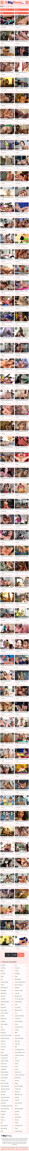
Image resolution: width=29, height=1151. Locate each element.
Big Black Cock (21, 996)
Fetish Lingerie (7, 1024)
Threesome (9, 903)
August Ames (4, 606)
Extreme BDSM (7, 1055)
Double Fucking (7, 982)
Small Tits (10, 793)
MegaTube (3, 27)
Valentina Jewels (5, 669)
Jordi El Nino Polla (5, 918)
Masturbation (18, 294)
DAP (21, 1046)
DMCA (17, 1149)
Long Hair (25, 528)
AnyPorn (18, 277)
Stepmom (21, 987)
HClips (17, 495)
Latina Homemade (7, 1086)
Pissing (7, 1119)
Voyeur (23, 731)
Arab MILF (7, 998)
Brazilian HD (21, 1077)
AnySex (3, 183)
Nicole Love (4, 856)
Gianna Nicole (19, 154)
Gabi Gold (4, 731)
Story (5, 356)
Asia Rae (26, 653)
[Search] (27, 2)
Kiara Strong (4, 793)
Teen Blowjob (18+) (21, 1049)
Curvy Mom (21, 1007)
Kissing (11, 669)
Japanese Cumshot (7, 1089)
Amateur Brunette (7, 1001)
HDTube (3, 885)
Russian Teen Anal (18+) (7, 1036)
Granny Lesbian (7, 1013)
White (7, 976)
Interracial (9, 122)
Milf (2, 60)
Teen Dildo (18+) (21, 1125)
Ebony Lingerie (7, 1125)
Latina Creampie (7, 1074)
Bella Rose (18, 684)
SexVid (2, 199)
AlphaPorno (4, 89)
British (21, 1083)
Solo (20, 122)
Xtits (2, 58)
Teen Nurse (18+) (21, 1027)
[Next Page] (20, 955)
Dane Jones (18, 138)
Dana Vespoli (4, 232)
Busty (23, 793)
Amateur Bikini (21, 1001)
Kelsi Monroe (4, 544)
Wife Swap (7, 1111)
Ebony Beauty (7, 1128)
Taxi (21, 1013)
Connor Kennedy (19, 216)
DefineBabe (3, 511)
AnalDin (17, 27)
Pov (20, 247)
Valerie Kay (18, 513)
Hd (8, 76)
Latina (26, 169)
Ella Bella (11, 216)
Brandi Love (18, 731)
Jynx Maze (18, 44)
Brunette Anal (21, 1072)
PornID (17, 168)
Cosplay (21, 1029)
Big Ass (10, 60)
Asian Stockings (7, 1100)
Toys (17, 122)
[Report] (13, 27)
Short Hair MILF (21, 1103)
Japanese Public (7, 1060)
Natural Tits (24, 247)
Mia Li (3, 715)
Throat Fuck (21, 1018)
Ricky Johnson (4, 528)
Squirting (10, 575)
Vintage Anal (21, 1089)
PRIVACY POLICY (11, 1149)
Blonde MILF (7, 993)
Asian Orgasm (7, 1066)
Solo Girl (21, 1080)
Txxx (2, 823)
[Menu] (2, 2)
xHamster (18, 651)
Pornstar (25, 91)
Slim (7, 1122)
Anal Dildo (7, 965)
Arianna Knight (25, 513)
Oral (27, 591)
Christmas (7, 968)
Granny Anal (7, 1063)
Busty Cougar (7, 1010)
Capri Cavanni (19, 185)
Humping (7, 1094)
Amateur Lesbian (21, 990)
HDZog (17, 105)
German (21, 1119)
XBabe (2, 308)
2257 (20, 1149)
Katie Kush (18, 419)
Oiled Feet (7, 1041)
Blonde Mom (7, 1018)
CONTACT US (25, 1149)
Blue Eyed (21, 1091)
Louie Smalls (24, 341)
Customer (21, 1111)
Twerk (21, 1128)
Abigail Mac (9, 403)
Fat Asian (7, 1080)
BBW (21, 1032)
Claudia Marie (4, 341)
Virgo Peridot (4, 575)
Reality (20, 528)
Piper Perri (24, 684)
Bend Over (21, 1041)
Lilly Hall (17, 169)
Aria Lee (23, 325)
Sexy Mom (21, 1035)
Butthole (7, 1117)
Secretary (7, 996)
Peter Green (4, 887)
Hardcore (18, 91)
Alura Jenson (4, 559)
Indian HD (21, 1044)
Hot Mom (21, 1060)
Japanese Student (7, 1097)
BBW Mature (21, 979)
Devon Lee (18, 591)
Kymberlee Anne (5, 700)
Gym (26, 29)
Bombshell (7, 1032)
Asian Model (21, 1117)
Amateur (3, 185)
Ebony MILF (7, 1007)
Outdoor (7, 1004)
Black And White (7, 1083)
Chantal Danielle (5, 825)
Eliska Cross (18, 793)
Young (23, 403)
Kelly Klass (18, 403)
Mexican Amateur (21, 1108)
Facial (6, 653)
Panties (17, 903)
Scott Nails (23, 232)
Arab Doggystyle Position (7, 1106)
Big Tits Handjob (21, 1086)
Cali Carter (9, 481)
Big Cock (22, 107)
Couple (22, 278)
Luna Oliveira (18, 481)
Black (10, 871)
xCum (17, 89)
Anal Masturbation (21, 1038)
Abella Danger (4, 29)
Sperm (7, 1052)
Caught (23, 419)
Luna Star (3, 403)
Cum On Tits (11, 341)
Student (7, 1015)
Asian (6, 715)
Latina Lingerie (7, 1077)
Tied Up (7, 1049)
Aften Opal (18, 341)
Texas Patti (18, 325)
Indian (21, 1066)
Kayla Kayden (4, 325)
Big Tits (5, 60)
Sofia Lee (3, 419)
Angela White (18, 372)
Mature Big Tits (7, 987)
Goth (21, 1004)
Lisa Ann (17, 232)
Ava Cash (3, 481)
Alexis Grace (4, 372)
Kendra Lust (4, 746)
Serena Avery (19, 840)
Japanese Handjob (21, 1015)
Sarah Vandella (5, 949)
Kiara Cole (24, 762)
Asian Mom (7, 1103)
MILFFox (17, 448)
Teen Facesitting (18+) (21, 982)
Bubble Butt (21, 825)
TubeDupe (18, 246)
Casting (21, 970)
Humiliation (21, 973)
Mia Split (18, 60)
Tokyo (21, 1024)
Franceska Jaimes (5, 263)
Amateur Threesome (21, 1074)
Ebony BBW (7, 990)
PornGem (3, 105)
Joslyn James (19, 715)
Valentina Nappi (5, 247)
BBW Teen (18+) (21, 1094)
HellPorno (3, 152)
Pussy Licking (21, 29)
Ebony (12, 91)
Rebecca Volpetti (19, 653)
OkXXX (2, 43)
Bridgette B (11, 528)
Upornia (17, 682)
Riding (9, 294)
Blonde (17, 434)
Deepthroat (23, 700)
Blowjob (22, 60)
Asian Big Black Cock (21, 1052)
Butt (17, 825)
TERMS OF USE (4, 1149)
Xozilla (17, 636)
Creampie (10, 107)
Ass (17, 29)
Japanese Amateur (21, 1055)
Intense (21, 1122)
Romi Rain (18, 356)
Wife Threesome (21, 1021)
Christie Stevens (5, 44)
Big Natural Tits (21, 1010)
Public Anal (7, 1046)
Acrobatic (7, 1021)
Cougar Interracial (7, 1108)
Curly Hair (21, 993)
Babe (6, 107)
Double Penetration (5, 91)
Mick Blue (24, 606)
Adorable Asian (21, 1131)
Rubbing (21, 1097)
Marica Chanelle (19, 637)
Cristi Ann (3, 200)
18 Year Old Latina (21, 998)
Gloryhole (7, 1114)
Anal (23, 44)
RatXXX (17, 152)
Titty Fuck (21, 968)
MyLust (17, 386)
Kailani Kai (4, 122)
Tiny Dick (21, 1100)
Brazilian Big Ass (7, 1072)
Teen (3, 107)
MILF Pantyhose (21, 984)
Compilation (7, 1069)
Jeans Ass (7, 1044)
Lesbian (3, 497)
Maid (7, 1131)
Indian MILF (7, 1091)
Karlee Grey (4, 294)
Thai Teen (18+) (7, 1058)
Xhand (17, 136)
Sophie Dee (4, 450)
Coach (11, 154)
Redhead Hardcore (7, 1038)
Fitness (24, 466)
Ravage (21, 1114)
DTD (21, 1105)
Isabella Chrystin (5, 216)
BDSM (7, 970)
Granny (21, 1069)
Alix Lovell (4, 278)
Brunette (10, 29)
